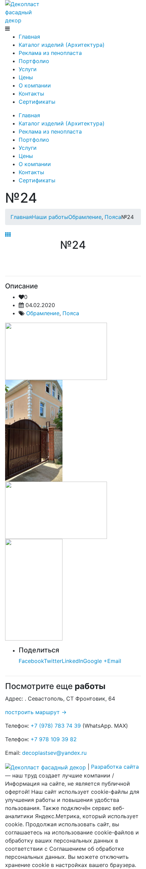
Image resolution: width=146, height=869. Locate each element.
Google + (95, 661)
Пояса (70, 313)
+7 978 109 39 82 (54, 739)
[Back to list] (8, 234)
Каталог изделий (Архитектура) (62, 44)
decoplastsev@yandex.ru (54, 752)
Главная (29, 36)
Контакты (31, 93)
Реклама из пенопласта (50, 52)
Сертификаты (37, 101)
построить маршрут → (36, 712)
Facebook (31, 661)
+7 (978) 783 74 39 (56, 725)
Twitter (53, 661)
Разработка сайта (115, 766)
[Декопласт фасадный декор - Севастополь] (23, 11)
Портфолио (34, 61)
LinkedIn (72, 661)
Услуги (28, 69)
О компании (35, 85)
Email (114, 661)
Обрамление (42, 313)
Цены (26, 77)
